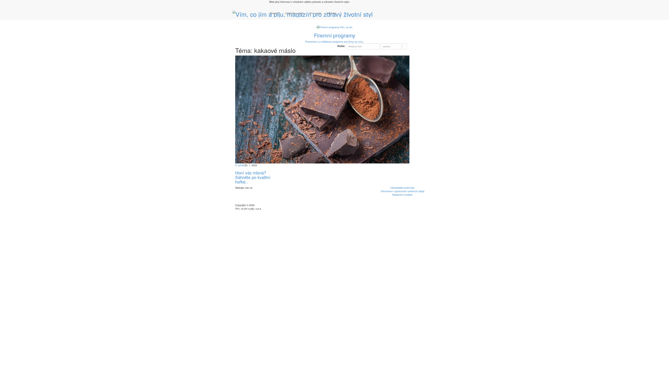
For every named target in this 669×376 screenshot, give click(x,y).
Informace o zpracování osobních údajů (402, 191)
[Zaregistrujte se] (341, 11)
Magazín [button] (275, 13)
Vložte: (341, 46)
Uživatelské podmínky (402, 187)
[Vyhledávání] (341, 16)
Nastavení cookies (402, 194)
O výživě (240, 165)
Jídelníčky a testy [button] (294, 13)
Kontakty (331, 13)
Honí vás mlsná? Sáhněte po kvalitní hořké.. (252, 177)
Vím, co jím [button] (315, 13)
